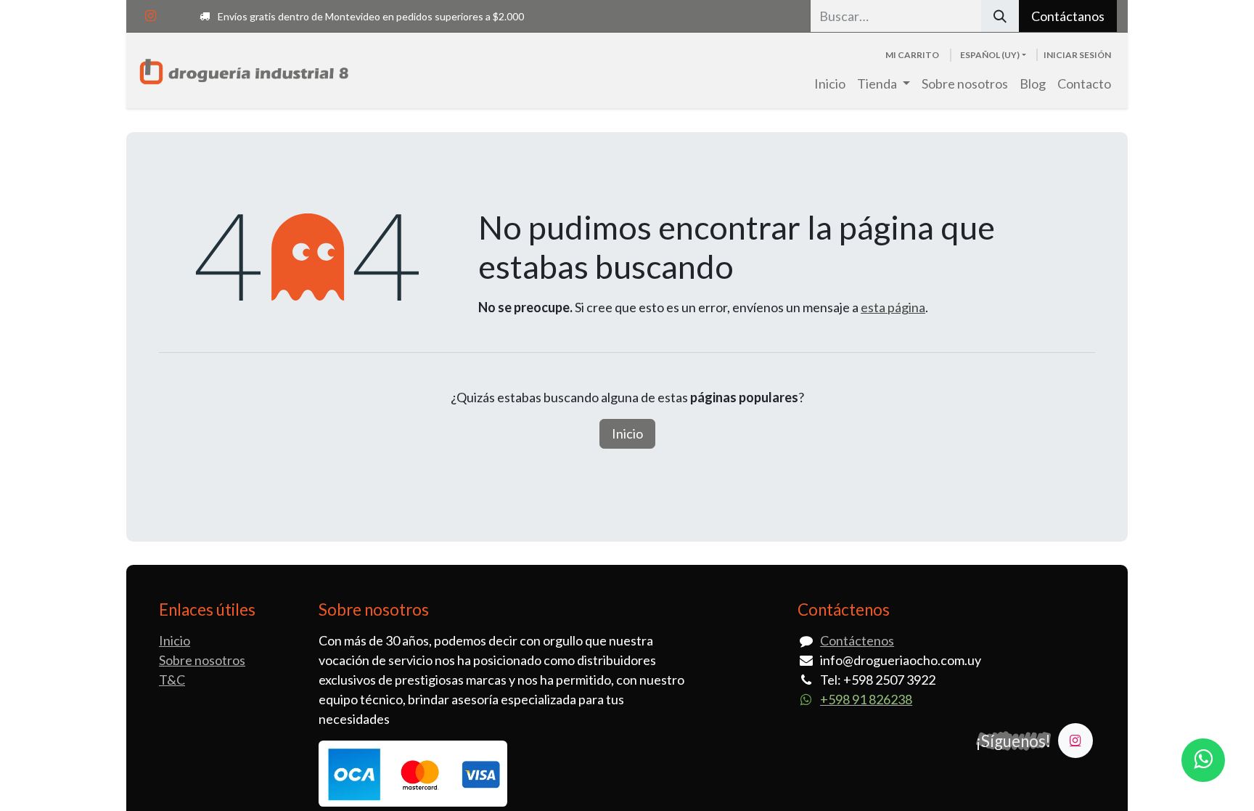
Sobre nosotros (202, 660)
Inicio (627, 433)
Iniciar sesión (1077, 54)
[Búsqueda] (1000, 16)
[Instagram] (150, 16)
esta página (893, 307)
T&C (172, 680)
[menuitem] (829, 83)
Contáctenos (857, 640)
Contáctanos (1068, 16)
